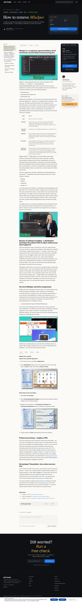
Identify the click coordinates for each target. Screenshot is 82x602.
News (15, 2)
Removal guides (10, 9)
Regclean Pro (35, 101)
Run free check (49, 561)
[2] (26, 173)
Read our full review (70, 69)
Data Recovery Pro (43, 482)
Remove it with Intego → (63, 28)
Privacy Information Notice (60, 583)
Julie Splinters (9, 28)
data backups (39, 478)
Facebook (5, 586)
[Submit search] (56, 2)
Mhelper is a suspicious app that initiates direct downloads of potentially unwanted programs (9, 48)
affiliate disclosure (24, 597)
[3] (40, 250)
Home (4, 9)
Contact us (57, 590)
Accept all (54, 599)
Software (25, 2)
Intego (49, 149)
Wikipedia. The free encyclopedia (34, 494)
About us (56, 578)
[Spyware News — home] (7, 2)
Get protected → (69, 65)
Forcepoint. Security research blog (40, 496)
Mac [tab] (21, 352)
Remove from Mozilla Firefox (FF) (9, 66)
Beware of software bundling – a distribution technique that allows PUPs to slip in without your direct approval (9, 55)
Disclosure (57, 587)
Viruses (30, 578)
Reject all (62, 599)
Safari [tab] (37, 352)
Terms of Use (57, 581)
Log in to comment (51, 526)
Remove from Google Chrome (9, 69)
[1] (28, 155)
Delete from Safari (9, 72)
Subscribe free (69, 104)
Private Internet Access (43, 448)
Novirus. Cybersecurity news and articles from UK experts (40, 498)
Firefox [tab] (26, 352)
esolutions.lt (11, 584)
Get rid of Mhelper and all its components (9, 60)
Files (29, 2)
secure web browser (51, 455)
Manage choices (72, 599)
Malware (19, 2)
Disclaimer (57, 585)
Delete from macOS (9, 63)
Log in (76, 2)
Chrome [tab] (32, 352)
